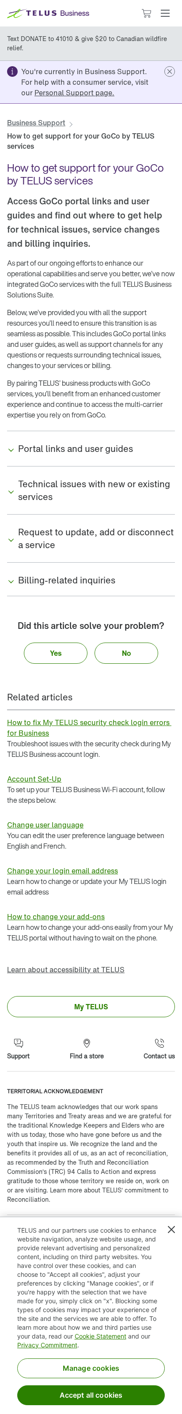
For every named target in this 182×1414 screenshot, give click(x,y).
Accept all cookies (91, 1395)
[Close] (171, 1229)
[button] (165, 13)
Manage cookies (91, 1368)
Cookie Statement (100, 1336)
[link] (74, 93)
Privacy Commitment (47, 1345)
